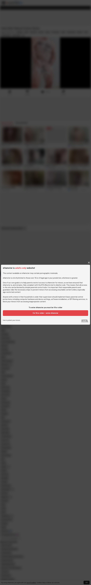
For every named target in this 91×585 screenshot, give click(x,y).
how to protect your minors (11, 320)
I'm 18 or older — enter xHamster (45, 313)
